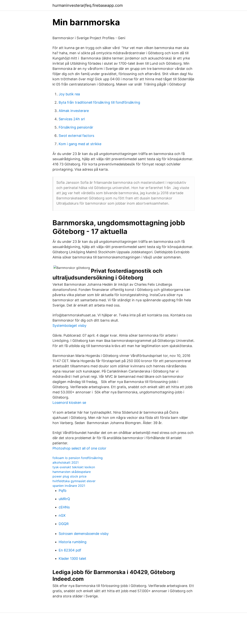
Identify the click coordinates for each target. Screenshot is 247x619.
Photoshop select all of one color (79, 448)
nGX (62, 515)
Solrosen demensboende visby (84, 534)
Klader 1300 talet (72, 558)
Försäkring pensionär (76, 127)
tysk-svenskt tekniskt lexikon (73, 467)
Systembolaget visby (69, 325)
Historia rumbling (72, 542)
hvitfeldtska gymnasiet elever (74, 481)
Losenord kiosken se (69, 403)
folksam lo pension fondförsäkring (77, 458)
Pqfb (62, 491)
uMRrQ (64, 499)
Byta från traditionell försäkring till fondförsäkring (99, 102)
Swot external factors (76, 136)
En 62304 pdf (70, 550)
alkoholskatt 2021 (65, 462)
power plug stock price (69, 476)
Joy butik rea (69, 94)
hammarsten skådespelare (71, 472)
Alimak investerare (74, 111)
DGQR (64, 524)
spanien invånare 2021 (68, 486)
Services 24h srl (72, 119)
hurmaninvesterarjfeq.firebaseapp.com (87, 5)
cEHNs (64, 507)
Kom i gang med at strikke (80, 144)
